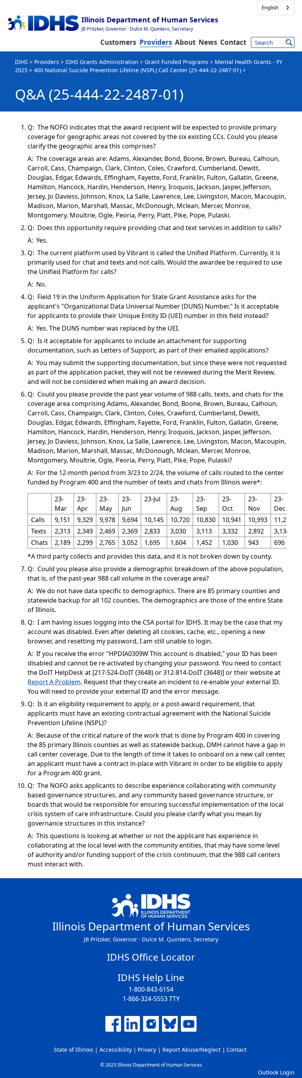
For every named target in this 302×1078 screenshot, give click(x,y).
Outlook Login (276, 1072)
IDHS (21, 62)
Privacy (147, 1049)
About (185, 42)
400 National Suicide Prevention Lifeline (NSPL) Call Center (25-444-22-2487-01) (137, 70)
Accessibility (115, 1049)
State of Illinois (73, 1049)
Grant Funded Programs (176, 62)
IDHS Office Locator (151, 956)
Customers (118, 42)
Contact (233, 42)
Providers (156, 42)
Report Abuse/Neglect (191, 1049)
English (269, 7)
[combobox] (276, 7)
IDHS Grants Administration (101, 62)
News (208, 42)
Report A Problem (54, 682)
